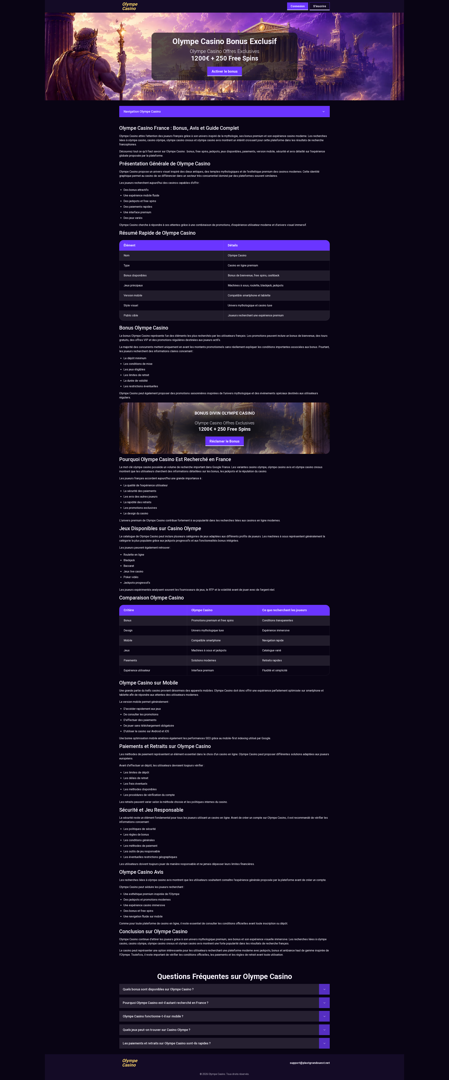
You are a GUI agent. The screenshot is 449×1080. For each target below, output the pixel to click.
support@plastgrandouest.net (310, 1063)
